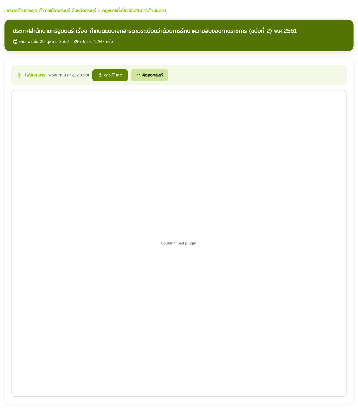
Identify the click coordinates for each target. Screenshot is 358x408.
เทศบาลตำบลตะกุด (50, 10)
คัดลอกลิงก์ (149, 75)
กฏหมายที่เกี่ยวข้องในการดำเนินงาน (134, 10)
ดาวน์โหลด (110, 75)
